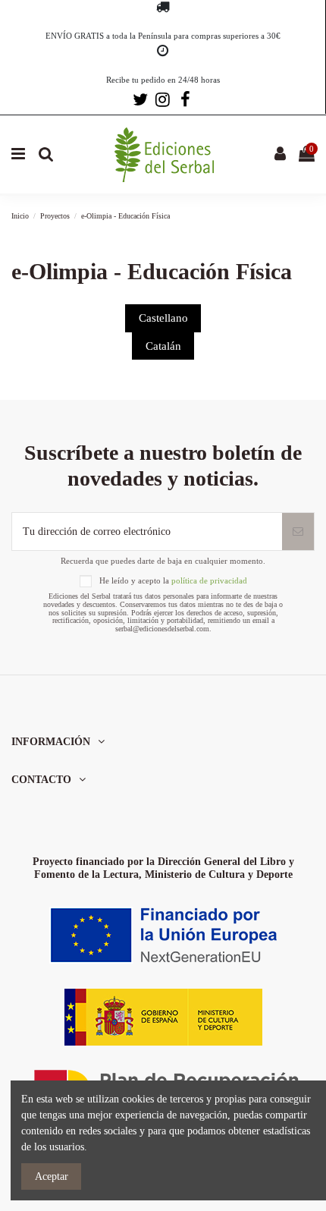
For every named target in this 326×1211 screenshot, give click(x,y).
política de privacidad (209, 580)
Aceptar (51, 1176)
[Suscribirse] (298, 531)
